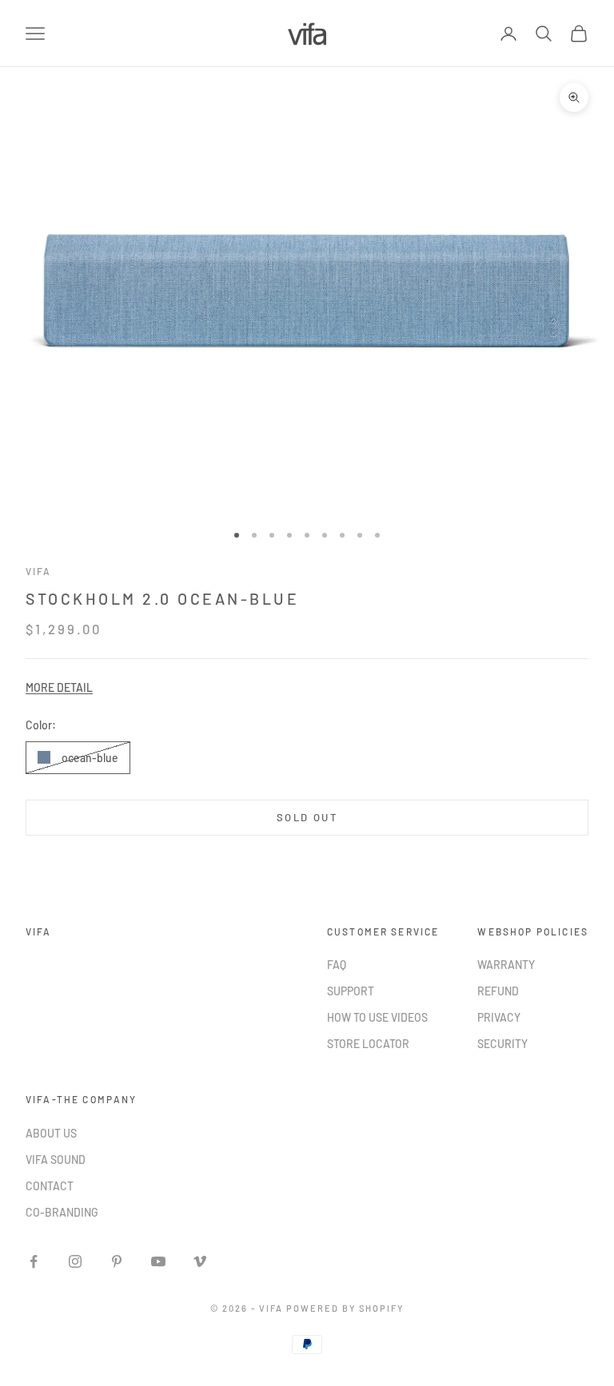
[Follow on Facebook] (34, 1261)
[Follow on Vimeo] (200, 1261)
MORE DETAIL (59, 687)
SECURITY (502, 1043)
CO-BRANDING (62, 1212)
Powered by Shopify (345, 1308)
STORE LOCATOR (368, 1043)
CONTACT (50, 1186)
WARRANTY (506, 964)
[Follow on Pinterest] (117, 1261)
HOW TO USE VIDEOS (377, 1017)
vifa (39, 571)
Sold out (307, 817)
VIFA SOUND (56, 1159)
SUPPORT (350, 991)
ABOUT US (51, 1133)
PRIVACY (498, 1017)
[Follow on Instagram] (75, 1261)
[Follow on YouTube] (158, 1261)
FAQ (336, 964)
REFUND (498, 991)
